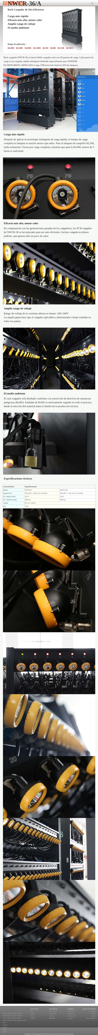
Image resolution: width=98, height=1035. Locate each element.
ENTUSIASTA (35, 1009)
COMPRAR (71, 1009)
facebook (5, 1025)
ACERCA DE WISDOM (89, 1009)
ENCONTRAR (53, 1009)
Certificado (93, 1011)
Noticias (93, 1013)
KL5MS (19, 48)
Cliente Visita (52, 1013)
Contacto (51, 1016)
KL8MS (28, 48)
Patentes (33, 1013)
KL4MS (11, 48)
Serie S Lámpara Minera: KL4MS (12, 1018)
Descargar (70, 1018)
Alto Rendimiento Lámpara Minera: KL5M (14, 1020)
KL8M (53, 48)
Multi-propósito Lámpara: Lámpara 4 (13, 1013)
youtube (5, 1032)
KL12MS (37, 48)
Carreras (93, 1016)
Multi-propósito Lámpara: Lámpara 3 (13, 1015)
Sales (79, 81)
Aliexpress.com (72, 1016)
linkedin (5, 1027)
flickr (4, 1029)
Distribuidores (53, 1011)
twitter (4, 1022)
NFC (32, 1011)
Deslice (32, 1016)
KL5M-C (70, 48)
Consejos (33, 1018)
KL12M (61, 48)
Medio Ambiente (91, 1018)
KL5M (45, 48)
